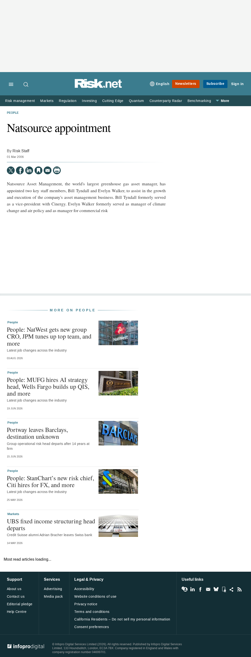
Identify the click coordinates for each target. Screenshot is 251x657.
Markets (46, 101)
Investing (89, 101)
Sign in (237, 84)
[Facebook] (20, 170)
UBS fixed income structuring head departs (51, 524)
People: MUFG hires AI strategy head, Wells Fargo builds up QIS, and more (48, 386)
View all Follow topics (185, 589)
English (163, 84)
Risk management (20, 101)
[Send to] (47, 170)
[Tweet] (11, 170)
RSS (239, 589)
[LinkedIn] (29, 170)
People (13, 113)
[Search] (26, 84)
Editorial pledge (20, 604)
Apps (224, 589)
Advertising (53, 589)
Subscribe (215, 83)
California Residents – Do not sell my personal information (122, 619)
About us (14, 589)
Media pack (53, 596)
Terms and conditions (91, 611)
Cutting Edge (113, 101)
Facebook (200, 589)
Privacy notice (85, 604)
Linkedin (192, 589)
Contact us (16, 596)
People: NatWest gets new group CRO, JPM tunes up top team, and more (49, 336)
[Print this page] (57, 170)
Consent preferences (91, 627)
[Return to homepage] (98, 87)
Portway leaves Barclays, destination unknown (37, 433)
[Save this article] (38, 170)
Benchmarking (199, 101)
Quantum (136, 101)
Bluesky (216, 589)
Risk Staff (21, 151)
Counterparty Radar (166, 101)
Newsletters (185, 83)
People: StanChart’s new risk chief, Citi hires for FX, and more (50, 481)
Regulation (67, 101)
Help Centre (17, 611)
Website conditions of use (95, 596)
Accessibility (84, 589)
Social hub (232, 589)
